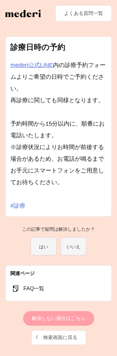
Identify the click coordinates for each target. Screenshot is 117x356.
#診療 (17, 205)
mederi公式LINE (31, 65)
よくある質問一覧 (83, 13)
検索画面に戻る (60, 337)
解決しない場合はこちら (58, 318)
